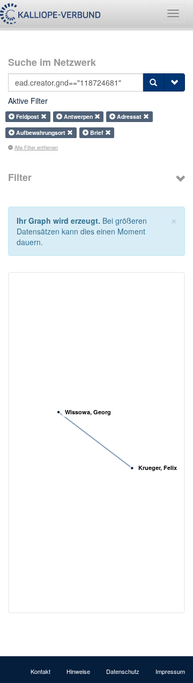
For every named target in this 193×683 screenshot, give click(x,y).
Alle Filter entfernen (36, 147)
